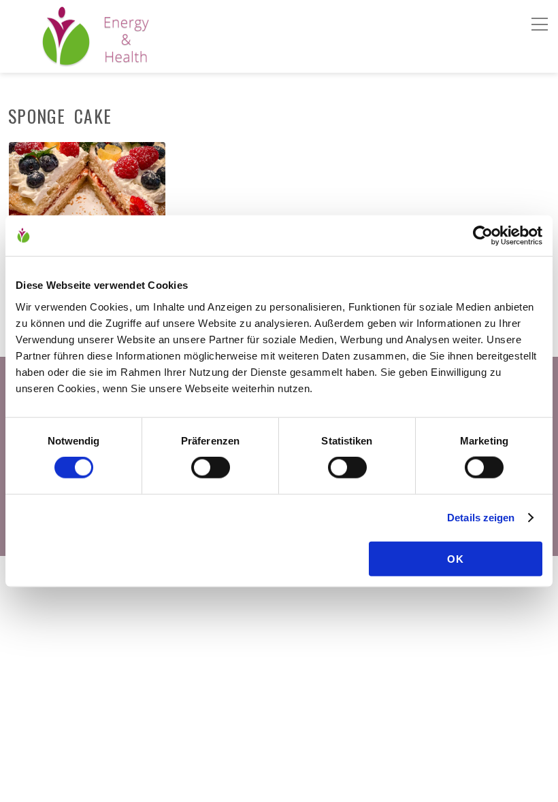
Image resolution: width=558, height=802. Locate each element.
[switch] (210, 467)
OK (455, 558)
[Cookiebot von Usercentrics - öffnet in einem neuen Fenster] (482, 236)
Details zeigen (480, 517)
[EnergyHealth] (66, 60)
